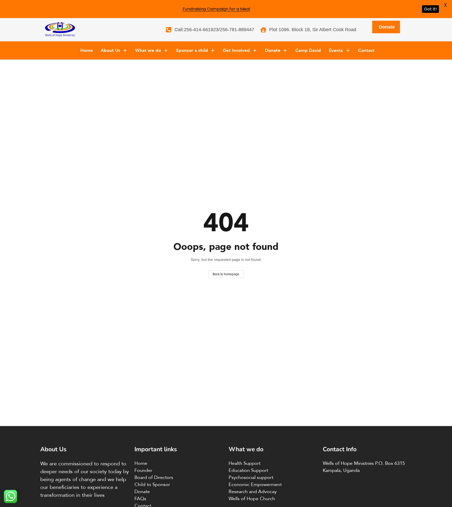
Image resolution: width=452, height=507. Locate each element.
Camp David (308, 50)
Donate (272, 50)
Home (86, 50)
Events (336, 50)
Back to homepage (226, 274)
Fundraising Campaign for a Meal (216, 9)
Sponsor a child (192, 50)
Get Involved (236, 50)
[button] (114, 50)
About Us (110, 50)
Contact (366, 50)
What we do (148, 50)
